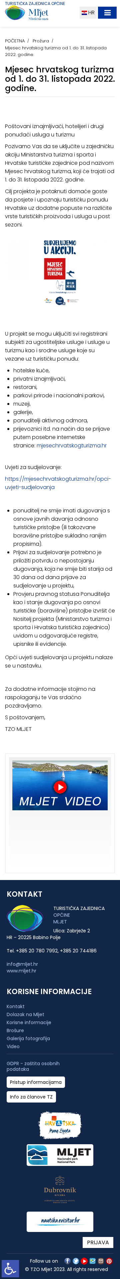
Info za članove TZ (31, 1097)
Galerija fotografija (28, 1038)
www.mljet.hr (21, 970)
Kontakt (16, 1006)
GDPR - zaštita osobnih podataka (33, 1066)
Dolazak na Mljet (25, 1014)
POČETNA (15, 41)
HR (91, 12)
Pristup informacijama (36, 1082)
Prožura (41, 41)
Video (13, 1046)
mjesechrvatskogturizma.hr (72, 445)
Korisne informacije (29, 1022)
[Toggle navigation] (107, 13)
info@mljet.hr (22, 964)
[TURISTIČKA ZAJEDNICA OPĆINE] (39, 14)
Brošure (15, 1030)
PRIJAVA (98, 1242)
